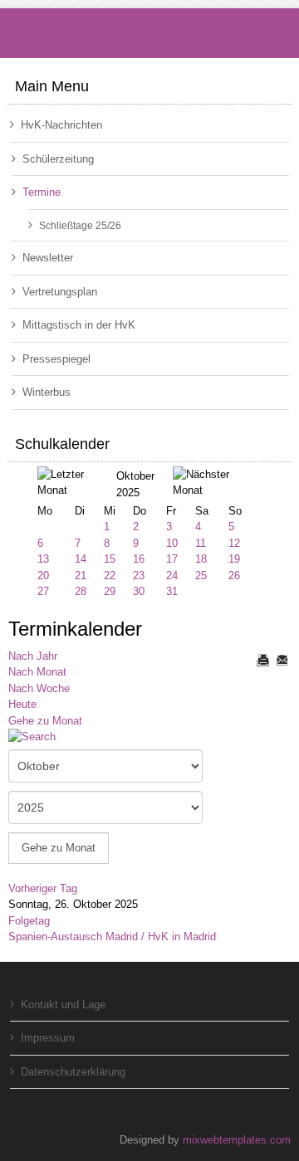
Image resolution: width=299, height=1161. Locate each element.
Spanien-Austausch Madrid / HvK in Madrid (112, 936)
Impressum (48, 1038)
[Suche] (38, 738)
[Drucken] (262, 659)
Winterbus (46, 392)
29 (109, 591)
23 (139, 575)
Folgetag (29, 921)
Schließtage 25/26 (80, 225)
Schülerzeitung (58, 159)
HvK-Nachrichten (61, 125)
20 (43, 575)
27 (43, 591)
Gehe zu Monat (45, 721)
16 (139, 559)
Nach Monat (37, 672)
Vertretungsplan (59, 291)
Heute (22, 704)
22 (109, 575)
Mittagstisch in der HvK (78, 325)
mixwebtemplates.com (237, 1140)
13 (43, 559)
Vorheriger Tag (42, 888)
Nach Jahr (32, 656)
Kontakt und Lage (63, 1004)
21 (80, 575)
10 (172, 543)
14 (80, 559)
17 (172, 559)
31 (172, 591)
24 (172, 575)
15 (109, 559)
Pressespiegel (56, 359)
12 (234, 543)
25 (201, 575)
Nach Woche (39, 688)
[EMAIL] (281, 659)
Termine (41, 192)
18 (201, 559)
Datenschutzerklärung (73, 1072)
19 (234, 559)
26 (234, 575)
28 (80, 591)
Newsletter (47, 257)
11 (200, 543)
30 (139, 591)
